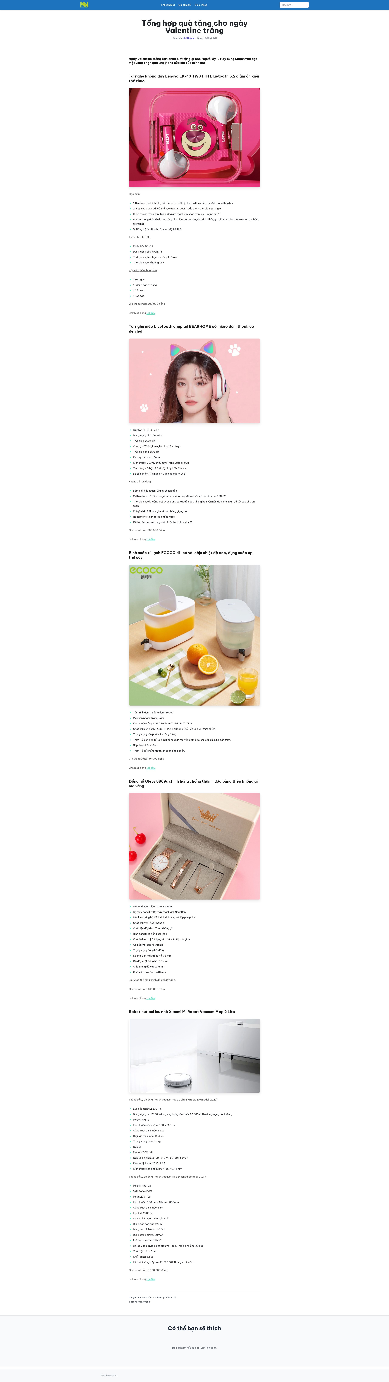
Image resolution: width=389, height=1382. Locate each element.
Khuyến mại (168, 4)
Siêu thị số (201, 4)
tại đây (150, 312)
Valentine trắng (142, 1301)
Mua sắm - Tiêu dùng (154, 1297)
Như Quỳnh (188, 38)
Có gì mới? (184, 4)
